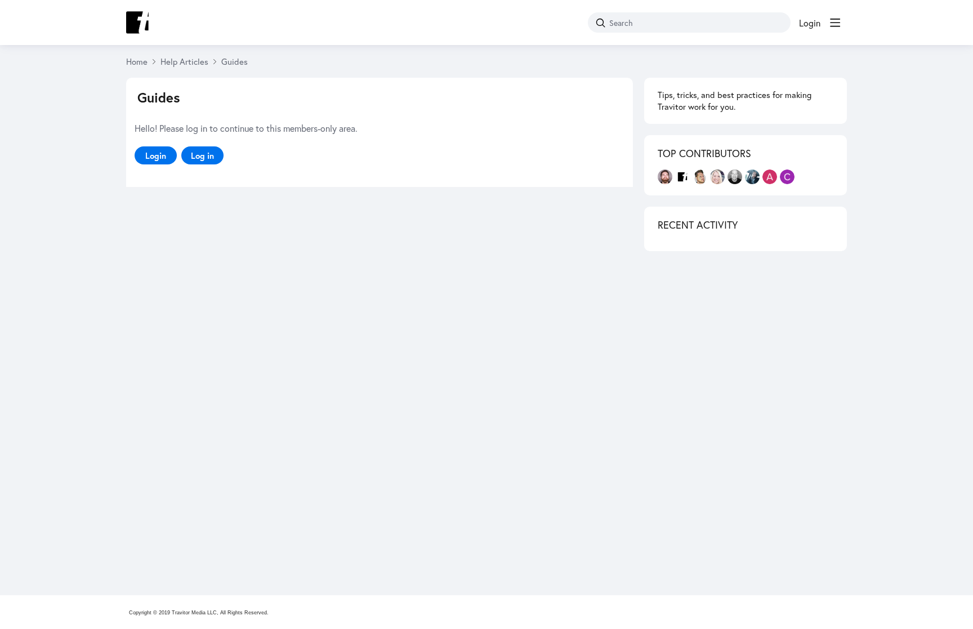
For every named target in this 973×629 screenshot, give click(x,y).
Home (137, 61)
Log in (202, 155)
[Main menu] (835, 22)
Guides (234, 61)
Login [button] (809, 23)
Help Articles (184, 61)
